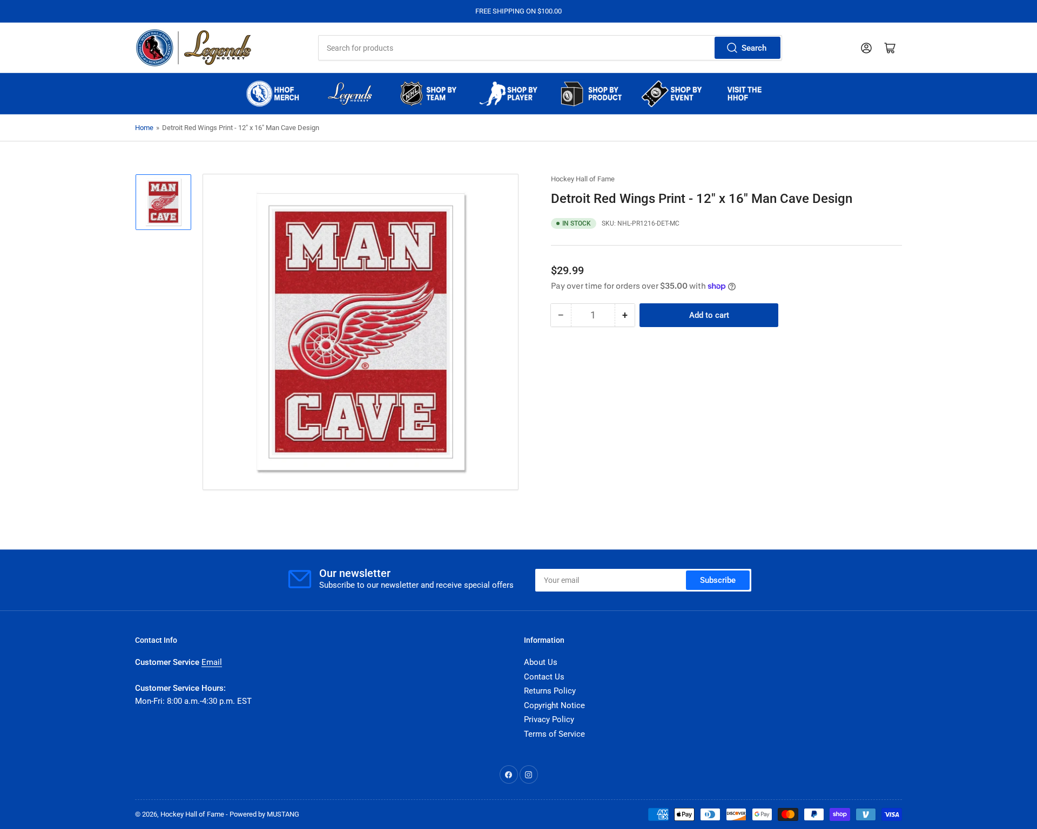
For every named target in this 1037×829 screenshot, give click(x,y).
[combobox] (550, 47)
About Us (540, 662)
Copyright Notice (554, 705)
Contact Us (544, 677)
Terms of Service (554, 734)
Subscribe (718, 580)
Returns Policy (550, 691)
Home (144, 128)
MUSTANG (283, 814)
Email (211, 662)
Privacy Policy (549, 719)
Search (754, 48)
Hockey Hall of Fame (583, 179)
